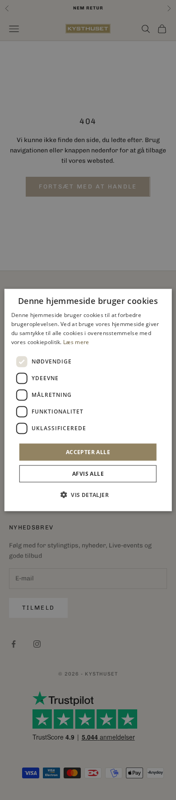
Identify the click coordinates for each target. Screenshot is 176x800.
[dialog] (88, 400)
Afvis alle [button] (88, 473)
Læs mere (76, 341)
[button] (88, 494)
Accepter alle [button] (88, 451)
